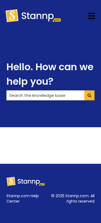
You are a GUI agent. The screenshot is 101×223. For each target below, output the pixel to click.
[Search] (89, 95)
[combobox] (45, 95)
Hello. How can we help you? (49, 74)
